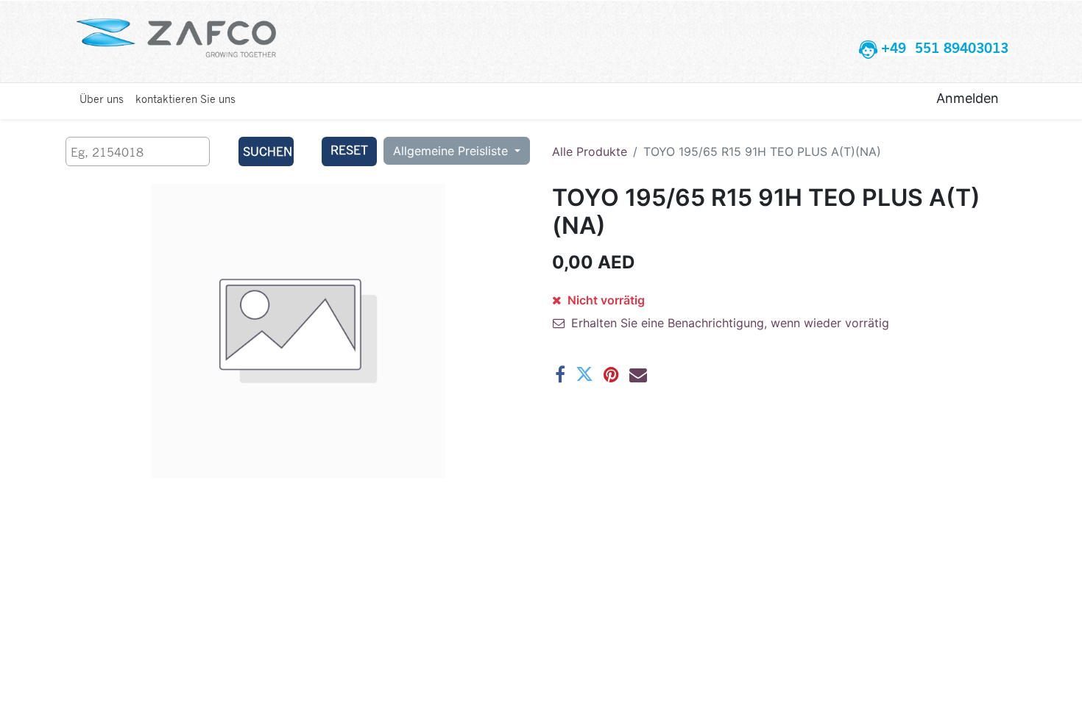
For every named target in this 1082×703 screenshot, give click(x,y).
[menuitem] (102, 98)
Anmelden (967, 98)
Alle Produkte (589, 151)
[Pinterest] (611, 374)
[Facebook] (560, 374)
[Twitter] (584, 374)
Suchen (267, 151)
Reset (349, 149)
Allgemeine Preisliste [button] (452, 150)
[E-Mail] (638, 374)
